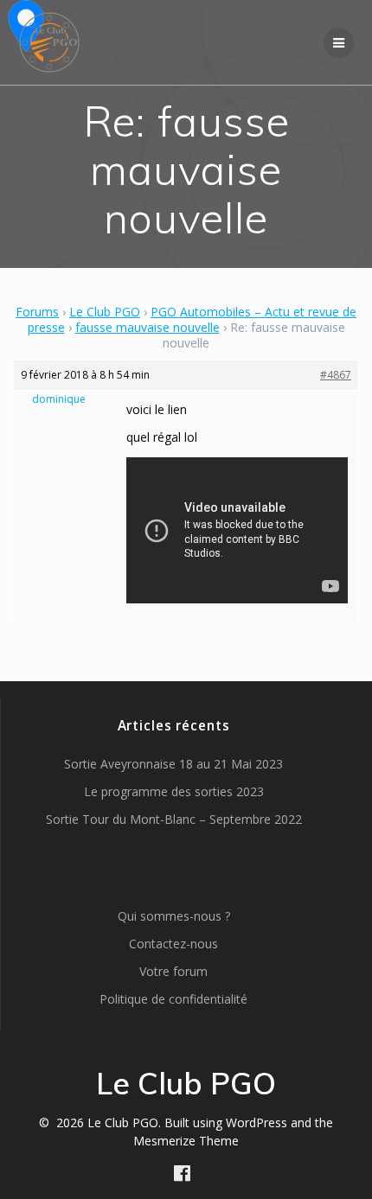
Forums (37, 311)
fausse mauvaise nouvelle (147, 327)
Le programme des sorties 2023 (174, 791)
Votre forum (173, 971)
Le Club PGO (104, 311)
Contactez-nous (173, 943)
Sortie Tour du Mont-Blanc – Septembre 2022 (174, 819)
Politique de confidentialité (173, 999)
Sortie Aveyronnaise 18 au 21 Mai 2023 (173, 764)
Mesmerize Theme (186, 1140)
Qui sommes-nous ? (174, 916)
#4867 (335, 374)
